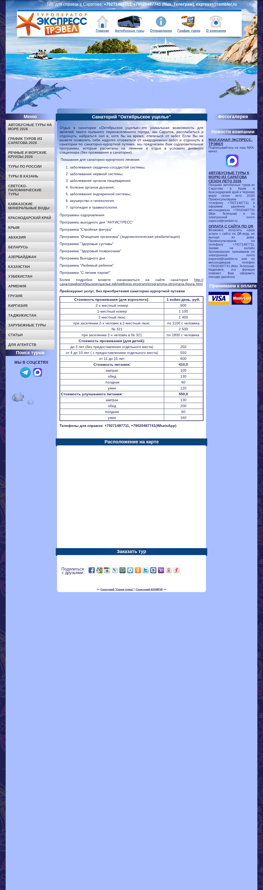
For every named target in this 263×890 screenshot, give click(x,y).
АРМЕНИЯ (17, 286)
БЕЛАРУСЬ (18, 247)
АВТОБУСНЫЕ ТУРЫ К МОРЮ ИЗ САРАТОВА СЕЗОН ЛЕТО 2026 (229, 177)
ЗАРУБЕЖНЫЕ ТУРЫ (27, 325)
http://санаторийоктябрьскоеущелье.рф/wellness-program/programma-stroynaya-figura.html (131, 282)
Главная (102, 31)
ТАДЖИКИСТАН (22, 315)
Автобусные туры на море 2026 (30, 127)
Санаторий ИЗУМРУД (149, 589)
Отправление (161, 31)
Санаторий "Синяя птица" (117, 589)
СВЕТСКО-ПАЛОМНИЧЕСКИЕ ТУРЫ (25, 190)
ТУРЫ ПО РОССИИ (25, 166)
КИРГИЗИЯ (17, 306)
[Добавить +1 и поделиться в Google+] (107, 570)
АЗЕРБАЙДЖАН (22, 257)
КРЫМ (14, 228)
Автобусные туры (129, 31)
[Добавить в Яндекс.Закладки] (169, 570)
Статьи (15, 335)
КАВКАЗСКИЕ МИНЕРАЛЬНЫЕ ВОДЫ (29, 206)
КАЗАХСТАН (19, 267)
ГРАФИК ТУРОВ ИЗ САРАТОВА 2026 (25, 141)
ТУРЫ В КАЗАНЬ (23, 176)
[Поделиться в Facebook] (92, 570)
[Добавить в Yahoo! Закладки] (161, 570)
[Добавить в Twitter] (146, 570)
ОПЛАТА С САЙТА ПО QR (231, 226)
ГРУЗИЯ (15, 296)
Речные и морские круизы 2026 (27, 155)
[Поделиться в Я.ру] (176, 570)
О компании (216, 31)
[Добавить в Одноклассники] (138, 570)
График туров (188, 31)
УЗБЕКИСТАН (20, 276)
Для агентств (22, 345)
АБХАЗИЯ (17, 237)
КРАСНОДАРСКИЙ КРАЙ (29, 218)
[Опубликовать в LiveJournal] (115, 570)
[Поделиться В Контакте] (153, 570)
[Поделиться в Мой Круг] (130, 570)
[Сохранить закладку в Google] (99, 570)
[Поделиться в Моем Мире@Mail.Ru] (122, 570)
